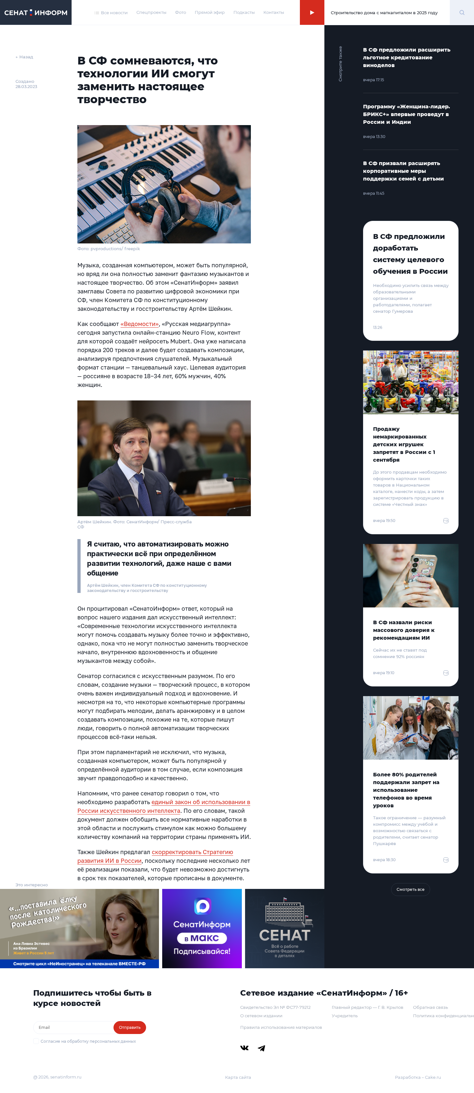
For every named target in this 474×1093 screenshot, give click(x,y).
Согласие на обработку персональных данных (88, 1041)
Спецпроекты (151, 12)
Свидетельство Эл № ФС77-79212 (275, 1007)
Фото (180, 12)
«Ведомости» (140, 323)
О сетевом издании (261, 1015)
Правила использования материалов (281, 1027)
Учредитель (345, 1015)
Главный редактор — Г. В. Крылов (367, 1007)
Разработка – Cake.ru (418, 1077)
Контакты (273, 12)
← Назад (24, 56)
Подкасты (244, 12)
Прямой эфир (210, 12)
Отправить (130, 1027)
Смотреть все (411, 889)
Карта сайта (238, 1077)
